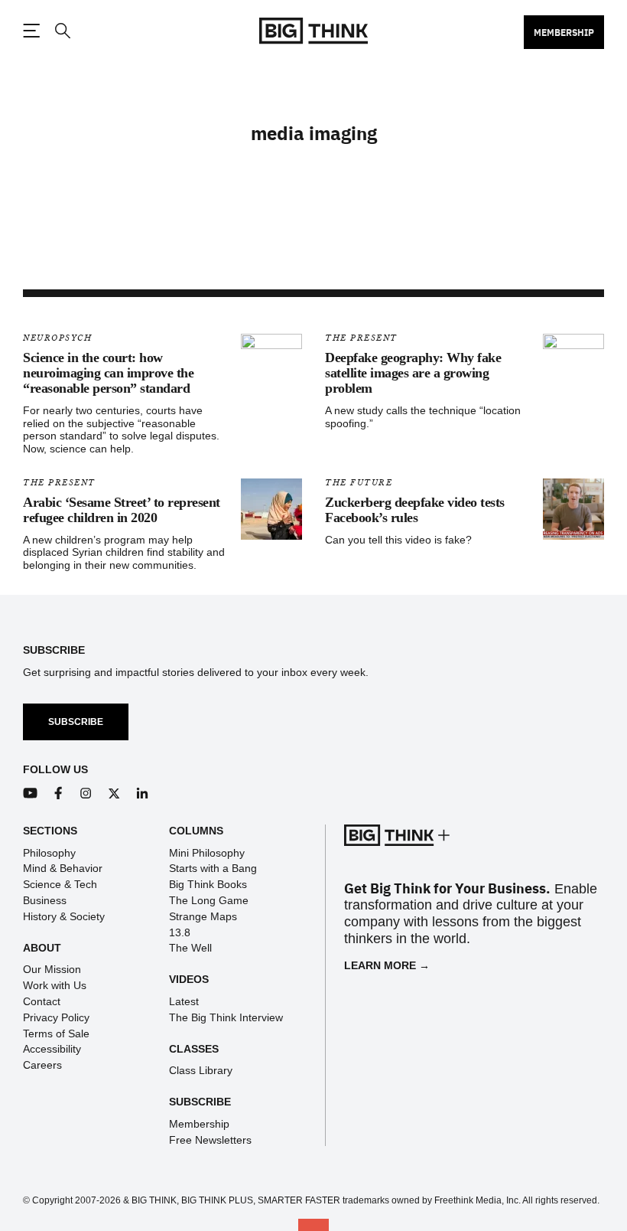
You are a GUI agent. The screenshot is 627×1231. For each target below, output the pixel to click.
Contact (41, 1001)
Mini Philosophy (207, 853)
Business (45, 900)
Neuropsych (57, 338)
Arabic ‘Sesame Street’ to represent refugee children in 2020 (121, 510)
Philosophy (49, 853)
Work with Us (54, 985)
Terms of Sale (56, 1033)
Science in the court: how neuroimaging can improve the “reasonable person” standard (108, 373)
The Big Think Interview (226, 1017)
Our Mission (52, 969)
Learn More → (387, 965)
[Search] (62, 31)
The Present (361, 338)
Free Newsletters (210, 1140)
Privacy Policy (56, 1017)
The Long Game (209, 900)
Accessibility (52, 1049)
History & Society (64, 916)
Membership (564, 32)
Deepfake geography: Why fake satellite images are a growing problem (413, 373)
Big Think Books (208, 884)
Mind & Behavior (62, 868)
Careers (42, 1065)
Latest (184, 1001)
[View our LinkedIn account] (143, 793)
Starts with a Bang (213, 868)
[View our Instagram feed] (86, 793)
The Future (358, 483)
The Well (190, 948)
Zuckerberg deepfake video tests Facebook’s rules (415, 510)
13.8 (179, 932)
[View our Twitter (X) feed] (114, 793)
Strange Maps (203, 916)
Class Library (200, 1070)
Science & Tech (60, 884)
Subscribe (75, 722)
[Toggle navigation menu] (31, 31)
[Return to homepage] (313, 31)
